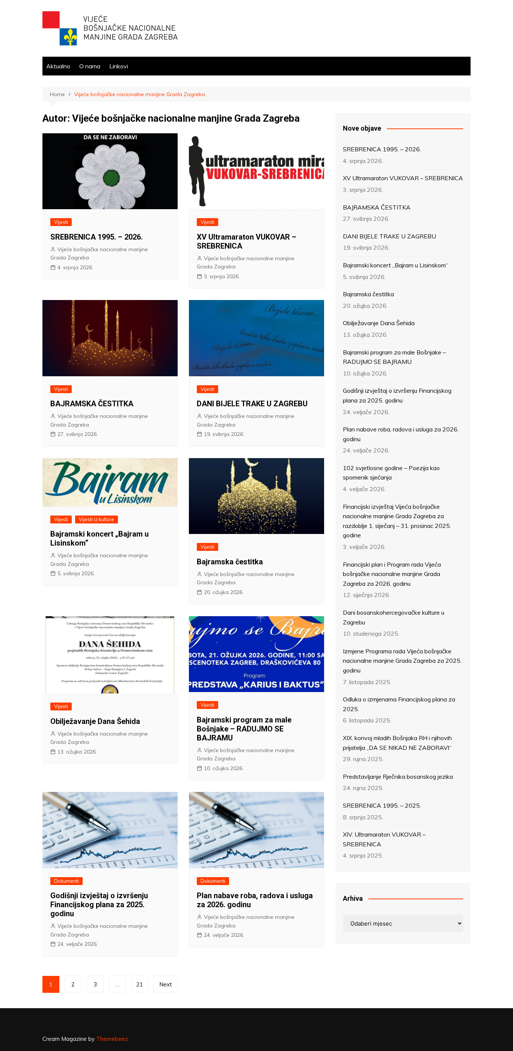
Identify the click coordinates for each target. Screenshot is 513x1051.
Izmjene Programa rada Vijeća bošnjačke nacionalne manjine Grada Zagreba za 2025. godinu (402, 660)
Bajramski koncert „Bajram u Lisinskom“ (395, 265)
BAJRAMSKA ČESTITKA (91, 403)
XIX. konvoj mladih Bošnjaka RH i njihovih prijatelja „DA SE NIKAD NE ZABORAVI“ (397, 742)
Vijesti (61, 222)
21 (139, 984)
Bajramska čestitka (230, 561)
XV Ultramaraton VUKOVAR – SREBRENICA (403, 178)
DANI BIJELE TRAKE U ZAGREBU (252, 403)
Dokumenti (66, 881)
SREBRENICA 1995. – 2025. (382, 805)
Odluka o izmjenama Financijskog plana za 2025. (399, 704)
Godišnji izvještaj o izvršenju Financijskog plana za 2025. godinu (99, 904)
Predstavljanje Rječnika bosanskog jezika (398, 776)
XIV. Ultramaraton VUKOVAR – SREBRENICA (384, 839)
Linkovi (118, 66)
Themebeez (112, 1038)
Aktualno (58, 66)
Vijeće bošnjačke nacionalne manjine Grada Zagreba (99, 253)
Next (165, 984)
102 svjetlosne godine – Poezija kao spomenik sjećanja (391, 472)
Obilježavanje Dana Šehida (95, 721)
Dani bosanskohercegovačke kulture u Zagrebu (393, 617)
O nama (89, 66)
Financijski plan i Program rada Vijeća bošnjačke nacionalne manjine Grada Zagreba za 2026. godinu (392, 574)
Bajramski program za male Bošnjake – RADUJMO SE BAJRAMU (244, 728)
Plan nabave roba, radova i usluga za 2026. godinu (401, 434)
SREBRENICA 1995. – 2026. (96, 236)
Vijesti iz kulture (96, 519)
